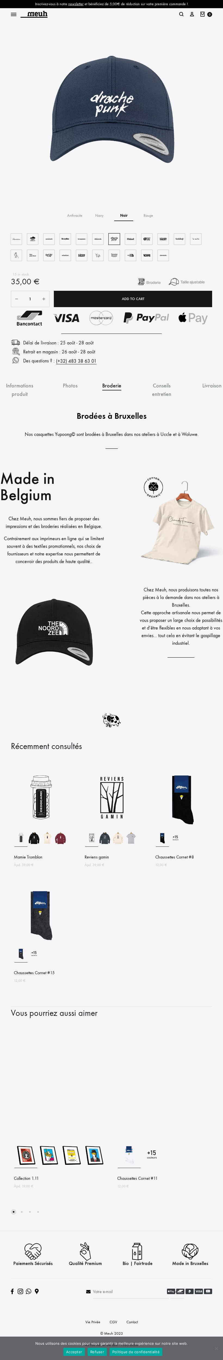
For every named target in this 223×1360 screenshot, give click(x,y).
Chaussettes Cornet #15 (34, 972)
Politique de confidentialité (136, 1352)
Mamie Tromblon (28, 857)
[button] (74, 215)
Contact (132, 1322)
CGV (113, 1322)
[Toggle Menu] (13, 15)
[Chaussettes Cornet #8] (182, 827)
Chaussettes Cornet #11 (137, 1178)
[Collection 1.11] (59, 1139)
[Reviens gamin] (111, 827)
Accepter (74, 1352)
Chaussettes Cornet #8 (174, 857)
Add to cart (133, 299)
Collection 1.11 (26, 1178)
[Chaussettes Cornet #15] (40, 943)
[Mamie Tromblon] (40, 827)
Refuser (97, 1352)
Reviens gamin (97, 857)
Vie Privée (92, 1322)
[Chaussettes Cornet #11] (163, 1139)
